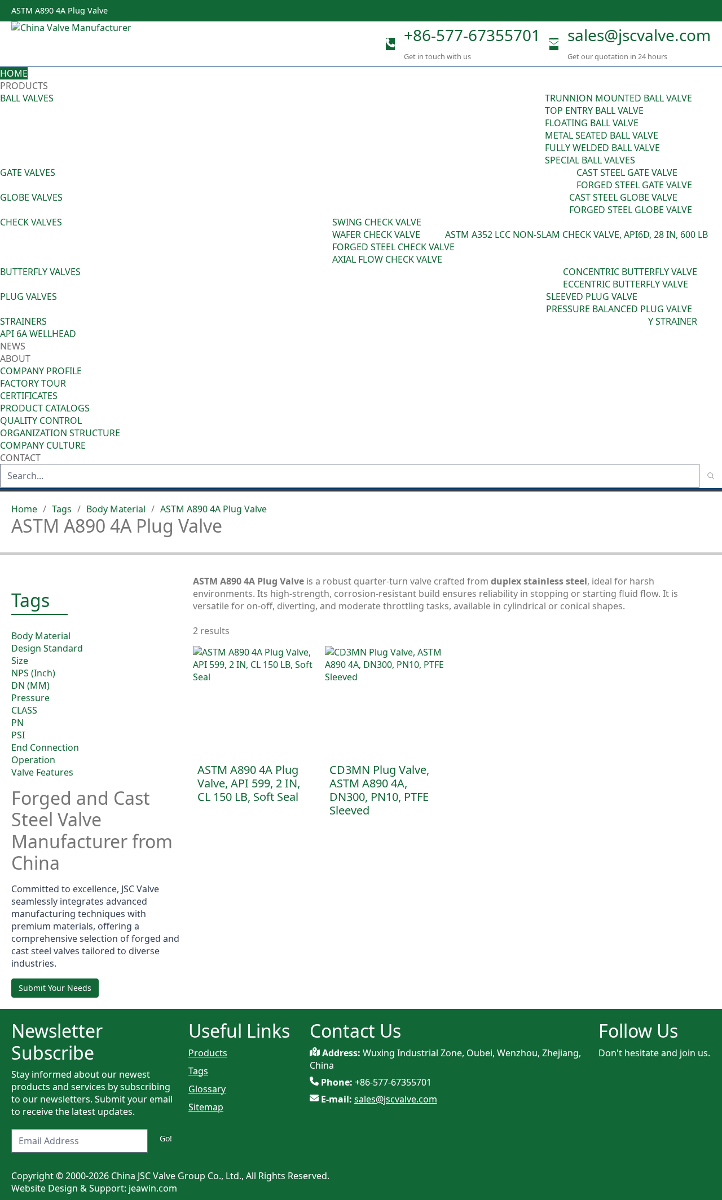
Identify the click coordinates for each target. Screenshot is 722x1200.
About (16, 358)
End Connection (45, 747)
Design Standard (47, 648)
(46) (568, 178)
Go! (166, 1138)
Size (19, 660)
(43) (324, 240)
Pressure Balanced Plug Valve (619, 309)
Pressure (30, 698)
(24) (561, 203)
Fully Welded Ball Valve (602, 147)
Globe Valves (31, 197)
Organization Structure (60, 433)
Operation (33, 760)
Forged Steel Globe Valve (630, 209)
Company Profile (41, 371)
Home (14, 73)
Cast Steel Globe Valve (623, 197)
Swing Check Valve (376, 222)
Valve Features (42, 772)
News (12, 346)
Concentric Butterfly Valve (630, 271)
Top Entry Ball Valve (594, 110)
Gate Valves (27, 172)
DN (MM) (30, 685)
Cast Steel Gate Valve (626, 172)
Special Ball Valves (590, 160)
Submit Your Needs (55, 987)
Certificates (29, 395)
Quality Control (41, 420)
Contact (20, 457)
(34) (538, 302)
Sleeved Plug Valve (591, 296)
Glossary (207, 1089)
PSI (18, 735)
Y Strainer (672, 321)
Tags (62, 509)
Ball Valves (27, 98)
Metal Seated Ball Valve (601, 135)
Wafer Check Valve (376, 234)
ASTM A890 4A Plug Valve (213, 509)
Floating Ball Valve (592, 123)
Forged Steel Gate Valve (634, 185)
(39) (555, 278)
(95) (537, 129)
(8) (439, 234)
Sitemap (205, 1107)
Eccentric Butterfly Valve (625, 284)
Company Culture (43, 445)
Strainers (23, 321)
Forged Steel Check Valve (393, 247)
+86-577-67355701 (472, 35)
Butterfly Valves (40, 271)
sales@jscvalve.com (639, 35)
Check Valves (31, 222)
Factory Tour (33, 383)
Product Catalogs (45, 408)
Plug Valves (28, 296)
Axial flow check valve (387, 259)
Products (24, 85)
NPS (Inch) (33, 673)
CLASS (24, 710)
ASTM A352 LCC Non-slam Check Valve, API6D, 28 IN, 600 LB (576, 234)
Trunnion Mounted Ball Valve (618, 98)
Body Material (116, 509)
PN (17, 722)
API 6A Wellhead (38, 333)
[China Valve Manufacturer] (95, 44)
